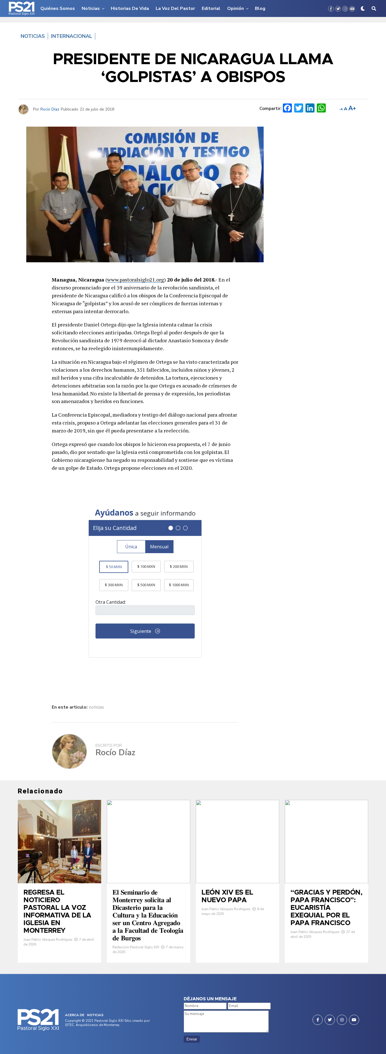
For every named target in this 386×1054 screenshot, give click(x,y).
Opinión (235, 8)
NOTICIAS (95, 1015)
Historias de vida (130, 8)
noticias (96, 707)
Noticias (91, 8)
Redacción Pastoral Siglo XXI (135, 947)
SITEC (69, 1025)
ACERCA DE (74, 1015)
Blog (260, 8)
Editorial (211, 8)
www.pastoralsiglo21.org (135, 279)
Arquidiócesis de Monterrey (97, 1025)
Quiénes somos (57, 8)
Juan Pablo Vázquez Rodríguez (47, 939)
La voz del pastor (175, 8)
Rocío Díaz (49, 109)
